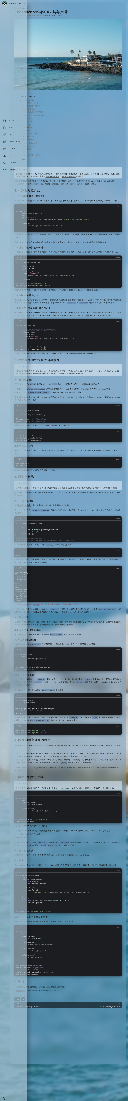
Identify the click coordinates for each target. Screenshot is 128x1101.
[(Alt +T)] (4, 1098)
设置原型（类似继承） (30, 134)
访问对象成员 (27, 118)
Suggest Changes (57, 15)
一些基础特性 (27, 127)
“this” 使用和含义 (28, 109)
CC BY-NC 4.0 (56, 1092)
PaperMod (76, 1092)
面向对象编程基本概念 (27, 181)
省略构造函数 (27, 149)
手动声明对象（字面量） (31, 103)
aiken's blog (40, 1092)
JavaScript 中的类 (28, 146)
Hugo (70, 1092)
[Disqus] (68, 1034)
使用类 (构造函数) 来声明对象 (32, 112)
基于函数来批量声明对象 (31, 106)
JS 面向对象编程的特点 (30, 143)
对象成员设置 (27, 121)
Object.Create (30, 136)
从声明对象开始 (28, 100)
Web (46, 15)
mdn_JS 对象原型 (69, 176)
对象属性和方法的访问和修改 (33, 115)
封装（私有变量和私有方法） (32, 155)
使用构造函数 (29, 139)
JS (49, 15)
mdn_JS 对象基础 (52, 176)
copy (118, 206)
